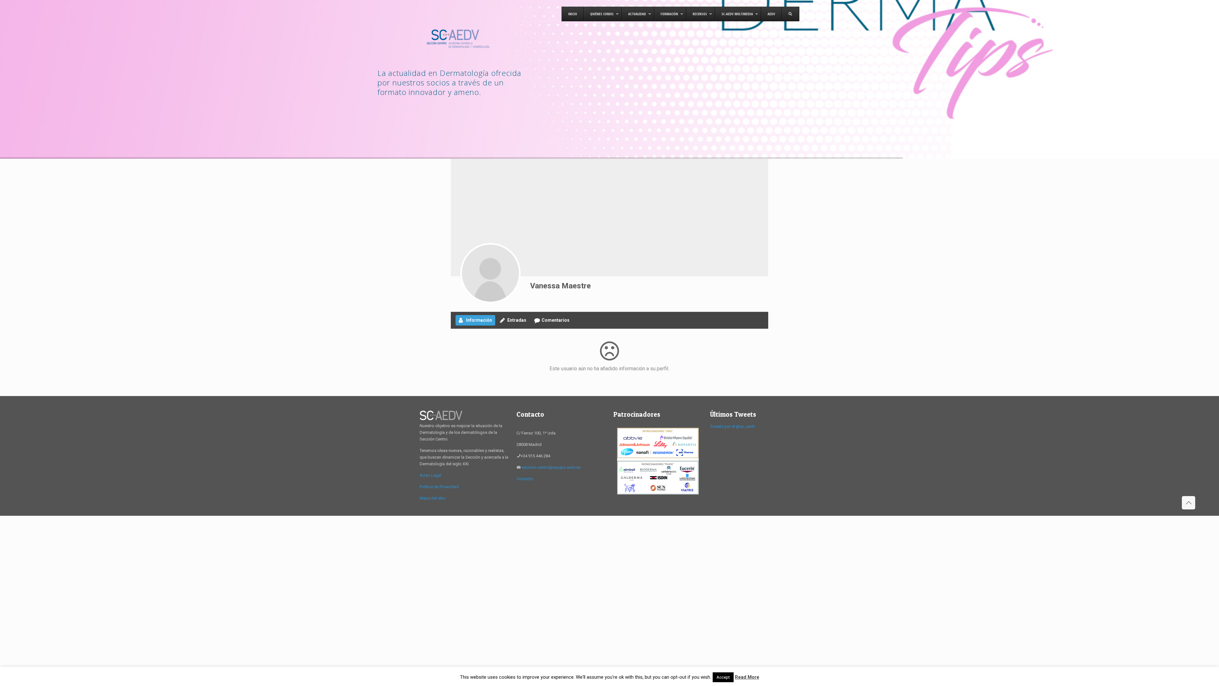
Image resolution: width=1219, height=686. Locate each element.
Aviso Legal (430, 475)
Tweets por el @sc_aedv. (733, 426)
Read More (747, 677)
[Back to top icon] (1188, 502)
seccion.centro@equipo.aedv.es (551, 467)
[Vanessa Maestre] (490, 273)
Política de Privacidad (439, 486)
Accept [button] (723, 677)
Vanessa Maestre (560, 285)
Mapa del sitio (433, 498)
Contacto (524, 478)
